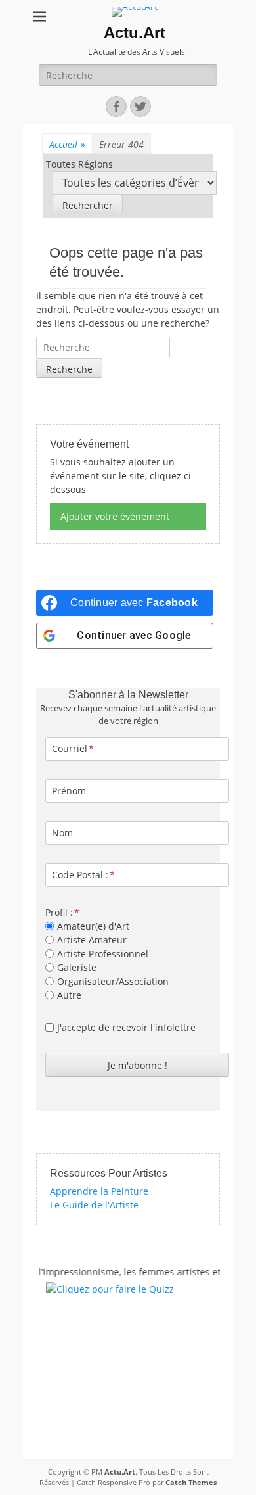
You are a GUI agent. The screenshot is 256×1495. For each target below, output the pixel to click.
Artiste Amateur (92, 940)
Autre (69, 995)
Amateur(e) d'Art (93, 926)
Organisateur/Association (113, 981)
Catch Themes (191, 1482)
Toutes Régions (79, 164)
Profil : (59, 912)
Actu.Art (134, 32)
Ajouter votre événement (114, 516)
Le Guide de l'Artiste (94, 1204)
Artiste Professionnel (102, 953)
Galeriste (76, 967)
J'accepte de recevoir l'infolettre (126, 1027)
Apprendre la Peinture (99, 1191)
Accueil (67, 144)
